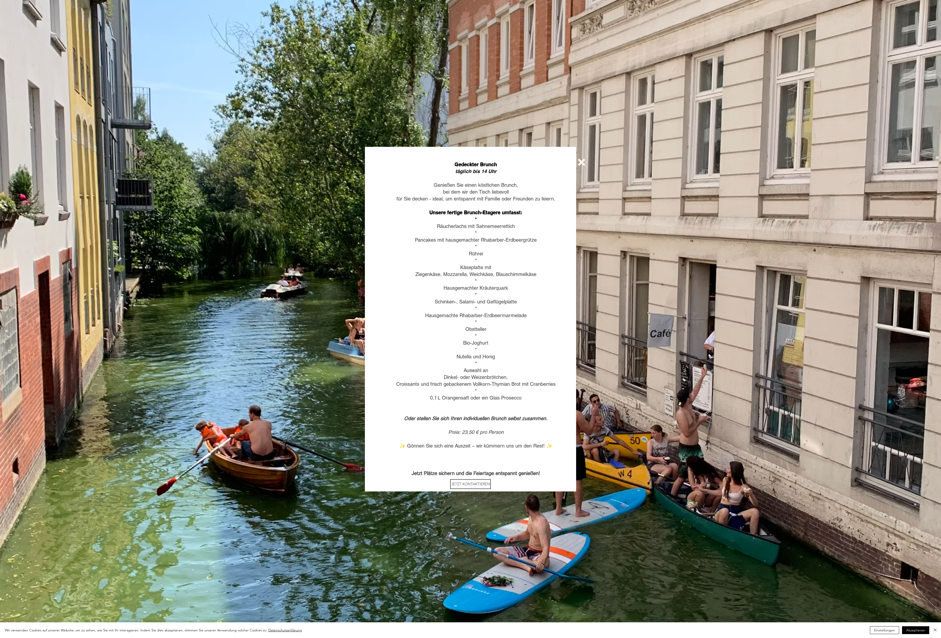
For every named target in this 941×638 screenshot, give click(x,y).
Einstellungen (884, 630)
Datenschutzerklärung (285, 630)
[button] (581, 162)
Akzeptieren (915, 630)
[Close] (935, 630)
